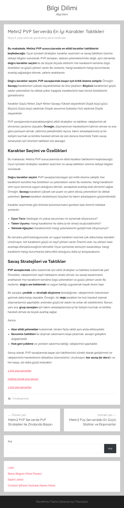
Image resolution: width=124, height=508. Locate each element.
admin (50, 37)
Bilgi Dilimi (62, 8)
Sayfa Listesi (15, 479)
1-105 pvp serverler (19, 370)
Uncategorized (20, 398)
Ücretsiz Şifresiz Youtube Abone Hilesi (31, 485)
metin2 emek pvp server (23, 379)
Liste (11, 467)
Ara (10, 441)
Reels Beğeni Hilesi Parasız (25, 473)
